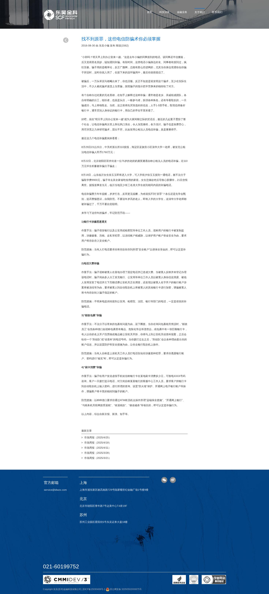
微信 (164, 480)
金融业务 (182, 12)
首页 (149, 12)
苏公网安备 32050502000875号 (125, 589)
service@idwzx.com (55, 489)
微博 (173, 480)
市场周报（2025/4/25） (97, 437)
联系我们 (217, 12)
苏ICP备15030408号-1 (94, 589)
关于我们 (200, 12)
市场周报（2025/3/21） (97, 457)
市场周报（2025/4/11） (97, 447)
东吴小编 (104, 45)
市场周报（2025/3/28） (97, 452)
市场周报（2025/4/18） (97, 442)
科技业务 (164, 12)
